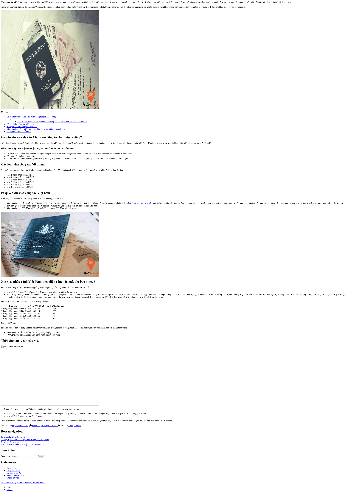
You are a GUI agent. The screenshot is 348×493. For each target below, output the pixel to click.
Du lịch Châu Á (13, 470)
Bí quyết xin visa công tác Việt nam (22, 126)
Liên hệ (10, 489)
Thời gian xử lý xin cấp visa (19, 131)
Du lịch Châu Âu (14, 473)
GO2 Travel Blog (8, 482)
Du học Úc (11, 468)
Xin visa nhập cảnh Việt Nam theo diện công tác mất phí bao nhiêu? (36, 129)
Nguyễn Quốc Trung (21, 425)
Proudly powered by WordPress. (31, 482)
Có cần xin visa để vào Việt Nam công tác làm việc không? (32, 117)
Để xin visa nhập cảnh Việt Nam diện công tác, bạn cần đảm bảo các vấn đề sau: (52, 121)
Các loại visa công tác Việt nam (20, 124)
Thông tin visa (74, 425)
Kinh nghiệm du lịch (15, 475)
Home (9, 487)
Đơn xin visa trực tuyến (142, 203)
